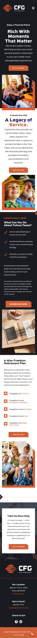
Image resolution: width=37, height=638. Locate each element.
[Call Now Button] (32, 634)
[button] (18, 68)
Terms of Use (19, 635)
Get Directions (18, 594)
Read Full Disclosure (12, 632)
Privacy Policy (26, 632)
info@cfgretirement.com (18, 608)
